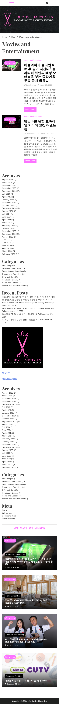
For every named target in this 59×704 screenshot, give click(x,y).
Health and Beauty (10, 280)
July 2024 (6, 214)
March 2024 (7, 222)
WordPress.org (8, 519)
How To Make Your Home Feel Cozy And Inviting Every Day (28, 302)
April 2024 (6, 220)
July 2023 (6, 240)
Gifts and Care (8, 277)
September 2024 (9, 208)
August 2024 (7, 211)
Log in (4, 510)
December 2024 (9, 202)
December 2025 (9, 185)
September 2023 (9, 234)
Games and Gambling (11, 274)
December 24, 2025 (14, 684)
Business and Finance (11, 268)
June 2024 (6, 217)
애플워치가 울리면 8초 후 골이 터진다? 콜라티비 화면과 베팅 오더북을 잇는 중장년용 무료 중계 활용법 (40, 72)
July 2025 (6, 194)
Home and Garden (10, 283)
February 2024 (8, 225)
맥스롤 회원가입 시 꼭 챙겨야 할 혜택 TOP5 (21, 314)
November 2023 (9, 231)
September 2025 (9, 191)
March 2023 (7, 251)
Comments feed (9, 516)
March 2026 (7, 182)
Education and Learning (12, 271)
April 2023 (6, 248)
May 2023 (6, 245)
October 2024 (8, 205)
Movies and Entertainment (33, 60)
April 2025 (6, 197)
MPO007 (6, 373)
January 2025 (8, 200)
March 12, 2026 (12, 606)
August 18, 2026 (45, 85)
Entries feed (7, 513)
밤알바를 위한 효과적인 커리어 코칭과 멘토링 (40, 125)
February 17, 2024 (46, 133)
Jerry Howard (31, 85)
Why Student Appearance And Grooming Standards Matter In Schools (26, 640)
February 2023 (8, 254)
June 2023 (6, 242)
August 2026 (7, 180)
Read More (30, 109)
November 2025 (9, 188)
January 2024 (8, 228)
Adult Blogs (7, 265)
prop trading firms (9, 378)
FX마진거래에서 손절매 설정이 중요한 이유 (20, 320)
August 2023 (7, 237)
